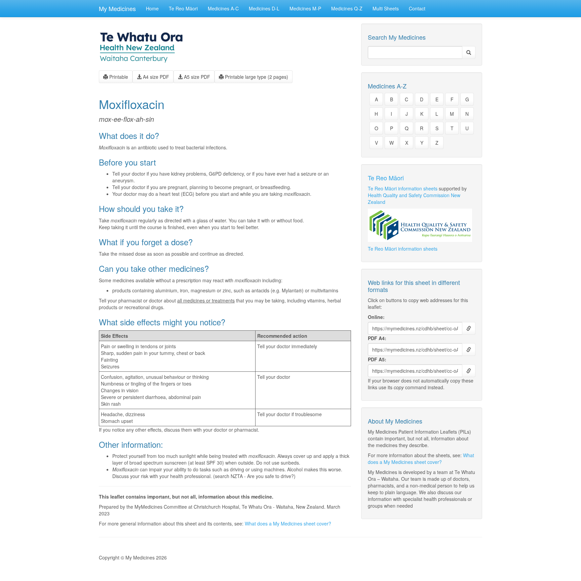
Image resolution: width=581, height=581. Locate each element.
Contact (417, 8)
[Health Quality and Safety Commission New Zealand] (421, 225)
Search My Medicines (397, 37)
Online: (376, 317)
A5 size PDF (196, 76)
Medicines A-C (223, 8)
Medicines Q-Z (346, 8)
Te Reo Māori (183, 8)
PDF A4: (377, 338)
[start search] (468, 52)
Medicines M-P (305, 8)
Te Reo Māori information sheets (402, 188)
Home (152, 8)
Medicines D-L (264, 8)
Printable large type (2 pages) (256, 76)
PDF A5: (377, 359)
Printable (118, 76)
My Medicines (117, 8)
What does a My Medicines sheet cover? (288, 523)
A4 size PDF (155, 76)
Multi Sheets (386, 8)
